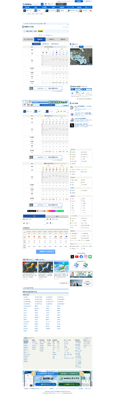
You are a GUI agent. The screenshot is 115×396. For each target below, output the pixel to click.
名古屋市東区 (49, 297)
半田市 (25, 308)
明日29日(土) (46, 43)
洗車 (54, 356)
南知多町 (48, 328)
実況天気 (34, 345)
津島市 (47, 308)
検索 (42, 4)
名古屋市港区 (60, 301)
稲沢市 (25, 315)
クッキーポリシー (72, 388)
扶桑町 (25, 326)
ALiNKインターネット (41, 388)
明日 (57, 216)
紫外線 (54, 352)
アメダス (86, 46)
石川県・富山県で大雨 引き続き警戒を (35, 23)
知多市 (58, 315)
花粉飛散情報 (78, 342)
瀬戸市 (58, 306)
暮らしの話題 (86, 343)
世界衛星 (49, 345)
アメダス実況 (35, 343)
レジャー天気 (70, 7)
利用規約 (51, 388)
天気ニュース (88, 7)
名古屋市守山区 (38, 303)
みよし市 (48, 321)
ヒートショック (78, 360)
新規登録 (79, 1)
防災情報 (44, 7)
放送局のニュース (87, 345)
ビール (58, 350)
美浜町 (58, 328)
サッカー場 (66, 349)
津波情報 (41, 345)
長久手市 (26, 324)
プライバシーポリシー (61, 388)
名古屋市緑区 (49, 303)
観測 (36, 7)
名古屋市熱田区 (38, 301)
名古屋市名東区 (61, 303)
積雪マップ (26, 352)
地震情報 (41, 343)
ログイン (88, 1)
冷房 (58, 347)
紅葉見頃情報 (78, 357)
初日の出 (78, 366)
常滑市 (36, 312)
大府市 (47, 315)
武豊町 (25, 330)
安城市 (47, 310)
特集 (85, 347)
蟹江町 (47, 326)
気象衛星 (49, 343)
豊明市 (25, 319)
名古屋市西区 (27, 299)
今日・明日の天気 (28, 39)
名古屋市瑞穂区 (27, 301)
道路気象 (25, 359)
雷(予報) (25, 358)
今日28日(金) (36, 43)
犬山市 (25, 312)
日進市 (36, 319)
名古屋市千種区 (38, 297)
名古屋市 (26, 297)
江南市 (47, 312)
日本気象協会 (32, 388)
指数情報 (62, 7)
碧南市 (58, 308)
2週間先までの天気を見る (47, 251)
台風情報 (41, 349)
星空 (54, 349)
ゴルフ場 (66, 350)
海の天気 (66, 343)
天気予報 (27, 7)
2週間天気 (62, 39)
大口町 (58, 324)
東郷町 (36, 324)
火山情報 (41, 347)
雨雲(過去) (34, 341)
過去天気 (34, 347)
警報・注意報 (42, 341)
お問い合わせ (88, 388)
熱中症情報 (77, 354)
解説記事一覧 (64, 283)
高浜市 (47, 317)
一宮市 (47, 306)
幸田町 (36, 330)
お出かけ (54, 347)
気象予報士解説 (87, 341)
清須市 (58, 319)
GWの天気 (77, 348)
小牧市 (58, 312)
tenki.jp (27, 4)
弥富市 (36, 321)
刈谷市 (25, 310)
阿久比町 (26, 328)
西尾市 (58, 310)
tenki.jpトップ (60, 1)
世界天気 (25, 343)
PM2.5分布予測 (27, 354)
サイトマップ (67, 1)
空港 (65, 345)
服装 (54, 345)
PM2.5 (90, 46)
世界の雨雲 (26, 356)
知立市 (25, 317)
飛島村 (58, 326)
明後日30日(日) (55, 43)
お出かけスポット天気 (69, 358)
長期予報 (25, 349)
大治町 (36, 326)
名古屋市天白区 (27, 306)
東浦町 (36, 328)
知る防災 (41, 350)
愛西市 (47, 319)
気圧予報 (25, 345)
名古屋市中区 (49, 299)
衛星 (72, 46)
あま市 (58, 321)
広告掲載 (81, 388)
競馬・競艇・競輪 (68, 354)
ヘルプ (72, 1)
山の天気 (66, 341)
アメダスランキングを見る (84, 98)
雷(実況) (34, 349)
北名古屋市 (26, 321)
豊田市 (36, 310)
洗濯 (54, 343)
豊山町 (47, 324)
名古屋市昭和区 (61, 299)
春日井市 (37, 308)
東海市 (36, 315)
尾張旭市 (37, 317)
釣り (65, 356)
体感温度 (54, 354)
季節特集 (79, 7)
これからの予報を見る (57, 91)
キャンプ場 (66, 352)
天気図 (53, 7)
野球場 (65, 347)
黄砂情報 (25, 361)
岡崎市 (36, 306)
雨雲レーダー (26, 350)
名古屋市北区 (60, 297)
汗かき (58, 343)
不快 (58, 345)
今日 (34, 216)
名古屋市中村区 (38, 299)
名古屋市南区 (27, 303)
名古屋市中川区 (49, 301)
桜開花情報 (77, 345)
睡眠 (54, 358)
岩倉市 (58, 317)
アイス (58, 349)
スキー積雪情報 (78, 363)
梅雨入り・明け (78, 351)
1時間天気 (51, 39)
